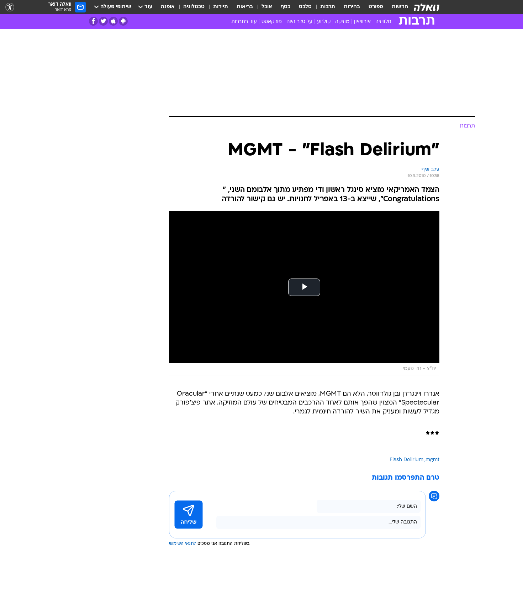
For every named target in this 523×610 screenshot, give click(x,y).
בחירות (352, 7)
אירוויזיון (362, 22)
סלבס (305, 7)
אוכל (267, 7)
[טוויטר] (103, 21)
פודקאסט (272, 22)
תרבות (327, 7)
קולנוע (324, 22)
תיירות (220, 7)
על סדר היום (299, 22)
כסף (285, 7)
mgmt (432, 460)
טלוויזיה (383, 22)
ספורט (376, 7)
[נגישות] (9, 7)
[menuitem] (395, 7)
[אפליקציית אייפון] (113, 21)
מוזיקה (342, 22)
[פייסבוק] (93, 21)
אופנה (168, 7)
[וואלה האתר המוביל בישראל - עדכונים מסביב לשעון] (426, 7)
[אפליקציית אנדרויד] (123, 21)
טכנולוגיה (194, 7)
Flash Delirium (406, 460)
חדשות (400, 7)
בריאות (245, 7)
